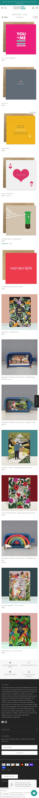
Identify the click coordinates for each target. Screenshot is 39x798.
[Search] (6, 8)
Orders (3, 770)
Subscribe (19, 753)
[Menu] (2, 8)
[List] (36, 17)
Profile (8, 770)
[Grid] (33, 17)
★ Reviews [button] (37, 401)
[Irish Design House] (19, 8)
